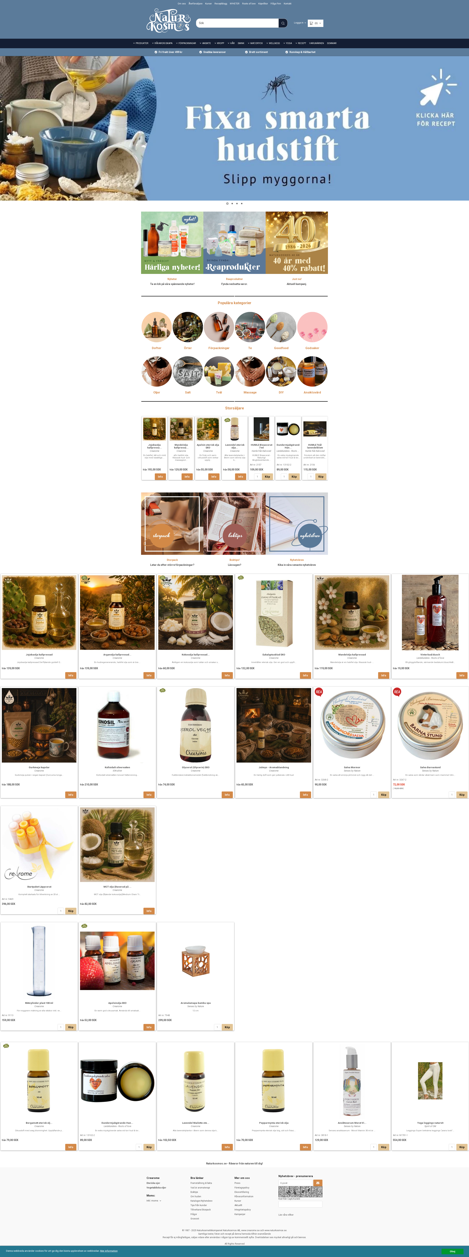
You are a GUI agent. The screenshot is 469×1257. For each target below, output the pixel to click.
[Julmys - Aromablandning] (274, 725)
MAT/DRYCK (256, 43)
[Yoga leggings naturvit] (430, 1080)
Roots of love (249, 3)
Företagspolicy (241, 1187)
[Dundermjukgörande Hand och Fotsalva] (288, 428)
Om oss (182, 3)
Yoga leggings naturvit (430, 1123)
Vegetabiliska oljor (156, 1187)
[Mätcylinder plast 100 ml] (39, 960)
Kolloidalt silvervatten (117, 767)
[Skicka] (317, 1183)
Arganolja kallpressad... (117, 654)
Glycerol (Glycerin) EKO (195, 767)
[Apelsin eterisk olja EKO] (200, 419)
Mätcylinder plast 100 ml (39, 1003)
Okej (452, 1251)
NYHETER (234, 3)
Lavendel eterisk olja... (234, 446)
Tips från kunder (199, 1205)
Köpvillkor (263, 3)
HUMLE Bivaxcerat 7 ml (261, 446)
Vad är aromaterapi (200, 1187)
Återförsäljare (195, 3)
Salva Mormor (352, 767)
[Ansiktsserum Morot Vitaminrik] (352, 1080)
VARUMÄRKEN (316, 43)
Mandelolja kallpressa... (181, 446)
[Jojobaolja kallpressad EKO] (147, 419)
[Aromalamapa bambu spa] (195, 960)
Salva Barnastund (430, 767)
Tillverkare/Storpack (201, 1210)
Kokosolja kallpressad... (196, 654)
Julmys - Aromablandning (274, 767)
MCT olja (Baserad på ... (117, 886)
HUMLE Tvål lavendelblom (315, 446)
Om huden (196, 1196)
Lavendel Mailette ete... (195, 1123)
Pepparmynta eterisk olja (274, 1123)
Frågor (194, 1214)
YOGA (289, 43)
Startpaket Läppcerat (39, 886)
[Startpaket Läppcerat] (39, 844)
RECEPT (302, 43)
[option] (154, 448)
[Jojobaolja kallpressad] (39, 612)
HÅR (232, 43)
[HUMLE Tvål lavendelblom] (314, 428)
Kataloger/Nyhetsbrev (202, 1201)
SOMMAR (332, 43)
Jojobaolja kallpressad (39, 654)
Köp (267, 476)
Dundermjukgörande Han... (289, 446)
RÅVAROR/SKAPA (163, 43)
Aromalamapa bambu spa (196, 1003)
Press (237, 1183)
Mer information (109, 1250)
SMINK (241, 43)
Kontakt (287, 3)
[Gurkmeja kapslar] (39, 725)
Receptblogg (221, 3)
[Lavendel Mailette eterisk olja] (195, 1080)
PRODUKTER (142, 43)
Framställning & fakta (201, 1183)
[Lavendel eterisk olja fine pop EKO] (227, 419)
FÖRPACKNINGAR (187, 43)
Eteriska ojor (153, 1183)
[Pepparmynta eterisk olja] (274, 1080)
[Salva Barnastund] (397, 692)
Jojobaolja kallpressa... (154, 446)
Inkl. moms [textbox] (152, 1200)
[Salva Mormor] (319, 692)
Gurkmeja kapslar (39, 767)
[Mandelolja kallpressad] (352, 612)
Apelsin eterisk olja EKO (208, 446)
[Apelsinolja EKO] (84, 925)
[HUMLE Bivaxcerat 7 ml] (261, 428)
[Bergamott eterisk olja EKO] (6, 1045)
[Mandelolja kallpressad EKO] (174, 419)
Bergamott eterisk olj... (39, 1123)
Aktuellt (238, 1205)
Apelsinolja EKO (117, 1003)
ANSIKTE (206, 43)
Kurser (208, 3)
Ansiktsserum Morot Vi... (352, 1123)
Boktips (194, 1192)
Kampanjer (239, 1214)
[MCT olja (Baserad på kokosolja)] (117, 844)
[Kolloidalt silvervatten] (117, 725)
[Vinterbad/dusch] (430, 612)
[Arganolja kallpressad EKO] (84, 577)
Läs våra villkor (285, 1215)
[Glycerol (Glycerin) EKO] (162, 690)
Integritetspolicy (242, 1210)
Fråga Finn (276, 3)
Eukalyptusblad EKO (274, 654)
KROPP (220, 43)
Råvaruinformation (243, 1196)
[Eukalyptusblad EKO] (241, 577)
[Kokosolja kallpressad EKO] (162, 577)
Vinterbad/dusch (430, 654)
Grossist (195, 1218)
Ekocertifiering (241, 1192)
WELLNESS (274, 43)
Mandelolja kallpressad (352, 654)
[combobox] (154, 1200)
